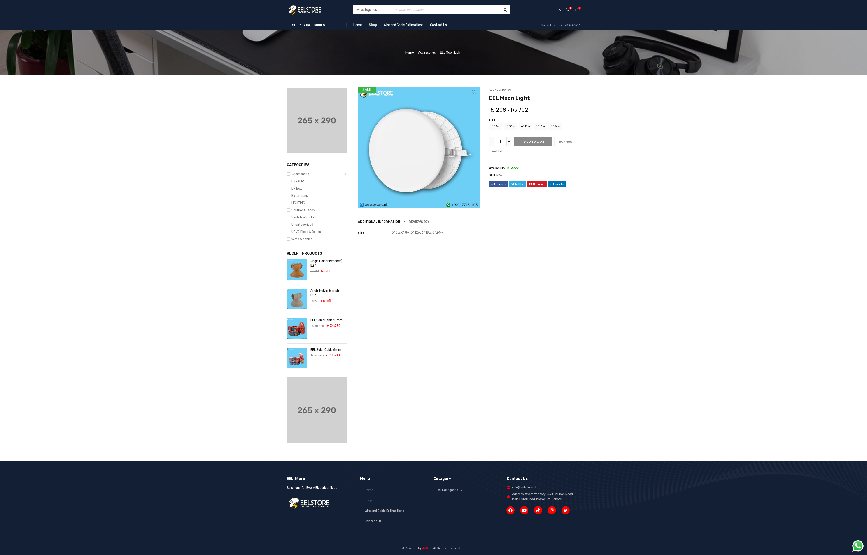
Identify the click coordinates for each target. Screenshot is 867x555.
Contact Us (438, 25)
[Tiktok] (538, 510)
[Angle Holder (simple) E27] (297, 299)
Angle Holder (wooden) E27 (326, 263)
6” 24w (555, 126)
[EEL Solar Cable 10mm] (297, 328)
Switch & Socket (303, 217)
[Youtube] (524, 510)
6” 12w (525, 126)
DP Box (296, 188)
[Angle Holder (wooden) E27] (297, 269)
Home (357, 25)
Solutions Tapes (303, 210)
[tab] (378, 222)
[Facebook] (510, 510)
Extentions (299, 196)
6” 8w (511, 126)
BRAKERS (298, 181)
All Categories (448, 490)
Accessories (427, 52)
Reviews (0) (419, 222)
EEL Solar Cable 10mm (326, 320)
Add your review (500, 89)
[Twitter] (566, 510)
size (492, 119)
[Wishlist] (568, 10)
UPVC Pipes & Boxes (306, 232)
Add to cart (534, 141)
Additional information (379, 222)
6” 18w (540, 126)
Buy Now (566, 141)
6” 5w (495, 126)
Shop (373, 25)
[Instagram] (552, 510)
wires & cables (301, 239)
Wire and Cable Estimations (403, 25)
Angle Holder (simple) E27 (325, 293)
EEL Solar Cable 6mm (325, 350)
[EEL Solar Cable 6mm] (297, 358)
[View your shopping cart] (576, 10)
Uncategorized (302, 225)
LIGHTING (298, 203)
